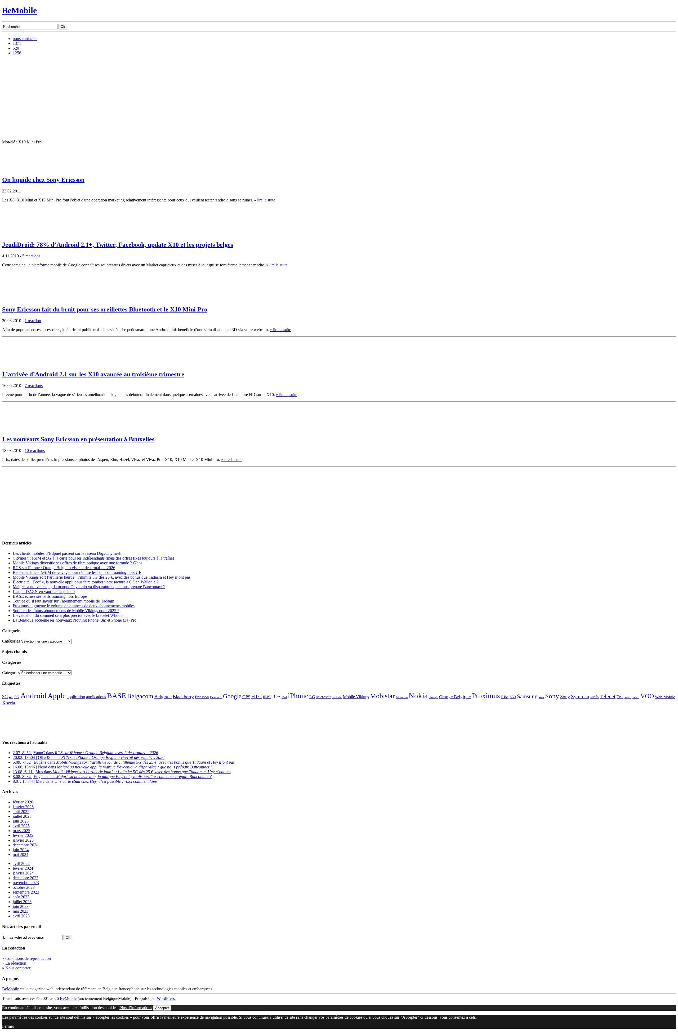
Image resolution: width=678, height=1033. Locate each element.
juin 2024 (21, 849)
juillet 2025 (22, 816)
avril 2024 (21, 863)
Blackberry (183, 696)
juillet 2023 (22, 901)
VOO (647, 696)
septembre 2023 (26, 892)
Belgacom (140, 696)
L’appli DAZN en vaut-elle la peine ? (44, 591)
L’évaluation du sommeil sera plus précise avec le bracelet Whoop (68, 615)
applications (96, 696)
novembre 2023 (26, 882)
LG (312, 696)
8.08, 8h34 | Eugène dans (112, 776)
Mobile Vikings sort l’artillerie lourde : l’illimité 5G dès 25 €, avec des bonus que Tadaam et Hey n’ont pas (101, 577)
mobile (337, 697)
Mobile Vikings (356, 696)
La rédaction (15, 963)
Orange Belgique (455, 696)
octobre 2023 (24, 887)
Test (620, 696)
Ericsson (202, 696)
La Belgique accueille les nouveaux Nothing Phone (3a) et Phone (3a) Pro (74, 620)
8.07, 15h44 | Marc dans (85, 781)
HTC (256, 696)
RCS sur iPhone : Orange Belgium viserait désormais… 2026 (64, 567)
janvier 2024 (23, 873)
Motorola (402, 697)
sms (541, 697)
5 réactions (31, 256)
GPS (246, 696)
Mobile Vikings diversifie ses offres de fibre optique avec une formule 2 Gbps (77, 563)
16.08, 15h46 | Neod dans (112, 767)
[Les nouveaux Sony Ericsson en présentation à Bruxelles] (15, 429)
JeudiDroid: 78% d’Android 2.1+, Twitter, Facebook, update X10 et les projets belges (117, 244)
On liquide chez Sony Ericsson (43, 179)
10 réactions (35, 450)
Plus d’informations (135, 1007)
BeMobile (19, 10)
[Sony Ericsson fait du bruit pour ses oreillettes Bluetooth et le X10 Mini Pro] (15, 299)
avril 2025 (21, 826)
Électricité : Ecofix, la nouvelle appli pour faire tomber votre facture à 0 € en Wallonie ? (85, 582)
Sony (552, 696)
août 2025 (21, 811)
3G (5, 696)
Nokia (418, 695)
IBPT (267, 697)
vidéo (635, 697)
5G (16, 697)
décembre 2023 (25, 878)
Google (232, 696)
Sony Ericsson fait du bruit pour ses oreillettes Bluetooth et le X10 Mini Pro (104, 309)
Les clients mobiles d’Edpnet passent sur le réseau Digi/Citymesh (67, 553)
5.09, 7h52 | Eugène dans (124, 762)
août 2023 (21, 897)
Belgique (163, 696)
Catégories (11, 641)
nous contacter (25, 38)
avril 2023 (21, 916)
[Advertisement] (339, 100)
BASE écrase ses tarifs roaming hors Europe (50, 596)
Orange (433, 697)
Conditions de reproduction (28, 958)
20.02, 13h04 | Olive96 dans (88, 757)
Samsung (527, 696)
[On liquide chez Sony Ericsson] (15, 169)
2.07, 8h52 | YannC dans (85, 752)
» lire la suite (264, 200)
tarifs (594, 696)
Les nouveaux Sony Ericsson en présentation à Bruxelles (78, 439)
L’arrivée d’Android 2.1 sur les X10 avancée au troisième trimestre (93, 374)
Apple (57, 696)
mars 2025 (21, 830)
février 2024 (23, 868)
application (76, 696)
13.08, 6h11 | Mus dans (122, 772)
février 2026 (23, 802)
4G (11, 697)
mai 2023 (20, 911)
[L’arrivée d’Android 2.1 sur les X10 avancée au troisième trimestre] (15, 364)
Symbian (580, 696)
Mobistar (382, 696)
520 (16, 48)
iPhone (298, 696)
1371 (17, 43)
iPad (284, 697)
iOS (276, 696)
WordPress (166, 998)
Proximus (486, 696)
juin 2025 (21, 821)
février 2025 (23, 835)
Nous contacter (17, 968)
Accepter (162, 1008)
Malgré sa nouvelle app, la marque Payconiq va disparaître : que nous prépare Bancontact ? (89, 586)
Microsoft (323, 697)
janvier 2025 (23, 840)
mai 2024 (20, 854)
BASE (116, 696)
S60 (513, 697)
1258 (17, 53)
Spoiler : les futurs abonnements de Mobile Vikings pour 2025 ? (66, 610)
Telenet (607, 696)
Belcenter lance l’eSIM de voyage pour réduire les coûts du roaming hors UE (77, 572)
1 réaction (33, 320)
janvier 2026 (23, 807)
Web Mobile (665, 697)
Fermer (8, 1026)
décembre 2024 (25, 845)
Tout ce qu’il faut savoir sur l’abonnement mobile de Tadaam (63, 601)
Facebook (216, 697)
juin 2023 (21, 906)
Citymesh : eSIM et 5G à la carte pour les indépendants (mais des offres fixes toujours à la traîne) (93, 558)
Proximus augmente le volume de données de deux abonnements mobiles (74, 606)
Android (33, 695)
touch (628, 697)
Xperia (8, 702)
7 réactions (34, 385)
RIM (504, 696)
